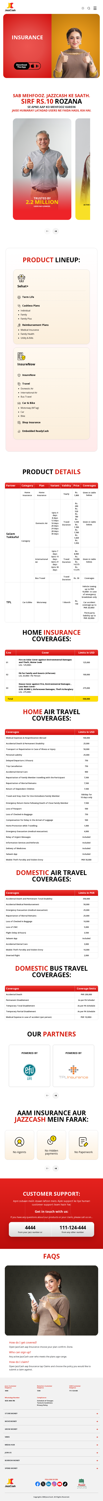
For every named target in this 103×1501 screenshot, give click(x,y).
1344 (38, 1391)
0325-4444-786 (10, 1401)
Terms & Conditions (45, 1403)
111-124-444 (73, 1227)
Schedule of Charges (45, 1401)
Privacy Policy (42, 1405)
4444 (30, 1227)
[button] (55, 231)
